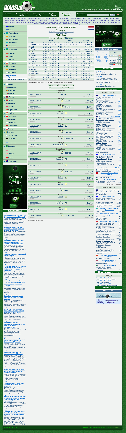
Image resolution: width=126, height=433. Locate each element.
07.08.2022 (34, 215)
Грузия (10, 84)
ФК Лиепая (103, 263)
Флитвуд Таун (100, 239)
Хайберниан (99, 133)
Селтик (103, 193)
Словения (12, 116)
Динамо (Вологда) (102, 163)
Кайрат (106, 113)
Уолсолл (98, 234)
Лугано (111, 141)
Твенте (33, 53)
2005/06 (7, 20)
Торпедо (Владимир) (102, 202)
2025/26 (12, 18)
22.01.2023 (34, 153)
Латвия (11, 97)
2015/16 (68, 18)
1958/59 (64, 24)
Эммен (33, 75)
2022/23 (29, 18)
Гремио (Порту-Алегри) (103, 182)
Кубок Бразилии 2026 (109, 179)
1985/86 (117, 20)
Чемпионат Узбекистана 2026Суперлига (109, 214)
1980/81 (29, 22)
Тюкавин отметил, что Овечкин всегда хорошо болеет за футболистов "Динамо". (14, 340)
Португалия (12, 110)
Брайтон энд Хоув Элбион (104, 145)
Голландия (12, 73)
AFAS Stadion (89, 102)
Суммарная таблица (85, 24)
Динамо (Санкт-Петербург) (104, 161)
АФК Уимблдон (106, 171)
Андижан (98, 218)
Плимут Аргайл (100, 232)
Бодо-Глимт (99, 194)
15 (46, 57)
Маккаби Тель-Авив (101, 141)
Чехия (10, 129)
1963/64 (36, 24)
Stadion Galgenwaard (87, 179)
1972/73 (73, 22)
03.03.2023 (34, 126)
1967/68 (101, 22)
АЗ (32, 51)
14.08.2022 (34, 209)
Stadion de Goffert (88, 96)
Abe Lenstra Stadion (87, 160)
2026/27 (7, 18)
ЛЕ (61, 49)
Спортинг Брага (110, 148)
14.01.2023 (34, 159)
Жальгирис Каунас (101, 109)
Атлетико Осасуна (107, 176)
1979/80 (34, 22)
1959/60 (58, 24)
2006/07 (117, 18)
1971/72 (79, 22)
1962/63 (42, 24)
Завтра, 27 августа (108, 93)
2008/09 (106, 18)
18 (46, 53)
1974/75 (62, 22)
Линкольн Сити (106, 226)
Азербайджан (13, 33)
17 (46, 55)
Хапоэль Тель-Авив (101, 134)
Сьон (101, 138)
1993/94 (73, 20)
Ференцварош (100, 112)
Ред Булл (99, 101)
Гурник (104, 124)
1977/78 (45, 22)
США (10, 150)
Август (116, 54)
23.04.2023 (34, 107)
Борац (98, 149)
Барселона (99, 177)
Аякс (33, 49)
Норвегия (11, 103)
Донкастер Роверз (101, 224)
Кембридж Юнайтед (102, 230)
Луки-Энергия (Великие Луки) (104, 156)
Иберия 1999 (100, 106)
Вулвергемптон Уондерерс (105, 249)
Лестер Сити (108, 231)
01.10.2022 (34, 184)
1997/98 (51, 20)
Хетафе (105, 152)
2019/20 (45, 18)
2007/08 (112, 18)
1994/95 (67, 20)
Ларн (97, 144)
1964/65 (117, 22)
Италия (11, 94)
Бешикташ (111, 109)
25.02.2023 (34, 132)
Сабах (98, 191)
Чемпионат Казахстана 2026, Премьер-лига (109, 209)
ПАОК (103, 129)
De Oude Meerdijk (88, 198)
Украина (11, 30)
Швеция (11, 132)
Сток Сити (99, 236)
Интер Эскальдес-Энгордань (104, 130)
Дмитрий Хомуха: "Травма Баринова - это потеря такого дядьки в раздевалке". (14, 229)
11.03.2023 (34, 119)
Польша (11, 106)
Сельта (98, 176)
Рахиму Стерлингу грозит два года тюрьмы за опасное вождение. (14, 384)
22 (119, 62)
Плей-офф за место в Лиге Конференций (61, 32)
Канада (11, 154)
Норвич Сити (110, 223)
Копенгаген (99, 125)
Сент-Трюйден (106, 105)
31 (110, 66)
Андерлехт (99, 113)
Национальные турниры (67, 14)
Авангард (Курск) (101, 198)
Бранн (98, 129)
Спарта (33, 55)
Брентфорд (110, 250)
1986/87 (112, 20)
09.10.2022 (34, 178)
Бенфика (103, 110)
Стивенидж (99, 243)
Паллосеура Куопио (102, 120)
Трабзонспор (109, 112)
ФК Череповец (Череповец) (105, 157)
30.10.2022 (34, 171)
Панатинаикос (111, 128)
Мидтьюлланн (105, 151)
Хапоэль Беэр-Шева (107, 191)
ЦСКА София (99, 114)
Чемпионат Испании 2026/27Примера (109, 173)
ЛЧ (61, 44)
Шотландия (12, 135)
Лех (100, 108)
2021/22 (34, 18)
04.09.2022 (34, 197)
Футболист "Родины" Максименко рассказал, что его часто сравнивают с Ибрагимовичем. (14, 325)
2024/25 (18, 18)
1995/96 (62, 20)
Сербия (11, 113)
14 (50, 63)
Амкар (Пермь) (111, 199)
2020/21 (40, 18)
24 (50, 79)
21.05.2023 (34, 94)
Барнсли (98, 241)
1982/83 (18, 22)
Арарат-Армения (101, 102)
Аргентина (12, 143)
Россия (11, 27)
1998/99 (45, 20)
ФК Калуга (110, 198)
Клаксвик (104, 143)
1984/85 (7, 22)
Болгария (12, 63)
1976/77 (51, 22)
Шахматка (69, 38)
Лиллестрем (99, 99)
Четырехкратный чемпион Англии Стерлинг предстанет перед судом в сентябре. (14, 311)
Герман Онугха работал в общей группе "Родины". (15, 254)
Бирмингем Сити (101, 250)
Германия (12, 69)
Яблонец (98, 118)
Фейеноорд (35, 44)
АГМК (103, 216)
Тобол (97, 211)
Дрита (98, 132)
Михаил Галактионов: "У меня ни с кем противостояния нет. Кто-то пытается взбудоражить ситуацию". (15, 283)
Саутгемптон (99, 245)
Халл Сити (106, 236)
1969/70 (90, 22)
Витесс (33, 63)
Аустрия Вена (100, 148)
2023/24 (23, 18)
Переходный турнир (61, 33)
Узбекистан (12, 49)
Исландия (12, 87)
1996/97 (56, 20)
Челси (98, 169)
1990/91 (90, 20)
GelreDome (90, 127)
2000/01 (34, 20)
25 (46, 44)
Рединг (106, 243)
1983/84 (12, 22)
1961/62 (47, 24)
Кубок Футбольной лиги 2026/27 (109, 167)
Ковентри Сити (110, 232)
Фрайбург (99, 122)
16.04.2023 (34, 113)
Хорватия (12, 122)
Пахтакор (105, 219)
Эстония (11, 138)
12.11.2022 (34, 165)
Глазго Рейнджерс (108, 118)
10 (48, 53)
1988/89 (101, 20)
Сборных (98, 60)
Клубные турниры (52, 14)
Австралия (12, 161)
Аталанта (111, 134)
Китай (10, 158)
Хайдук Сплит (105, 126)
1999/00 (40, 20)
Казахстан (12, 43)
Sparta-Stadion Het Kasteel (85, 211)
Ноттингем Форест (101, 251)
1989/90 (95, 20)
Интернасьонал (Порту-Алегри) (105, 181)
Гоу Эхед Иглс (35, 65)
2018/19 (51, 18)
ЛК (60, 51)
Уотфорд (98, 242)
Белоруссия (13, 39)
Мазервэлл (106, 122)
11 (46, 61)
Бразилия (11, 146)
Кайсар (103, 211)
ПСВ (32, 47)
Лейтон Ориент (107, 234)
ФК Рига (98, 143)
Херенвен (34, 59)
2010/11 (95, 18)
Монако (98, 124)
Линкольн (103, 144)
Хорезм (105, 218)
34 (43, 44)
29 (119, 64)
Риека (97, 151)
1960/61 (53, 24)
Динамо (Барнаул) (101, 159)
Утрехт (33, 57)
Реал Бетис (106, 258)
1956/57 (75, 24)
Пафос (98, 137)
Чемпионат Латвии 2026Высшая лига (109, 261)
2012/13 (84, 18)
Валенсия (99, 258)
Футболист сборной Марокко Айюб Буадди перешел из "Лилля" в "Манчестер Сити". (14, 242)
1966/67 (106, 22)
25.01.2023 (34, 145)
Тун (97, 108)
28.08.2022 (34, 203)
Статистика (81, 14)
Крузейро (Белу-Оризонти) (104, 267)
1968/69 (95, 22)
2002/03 (23, 20)
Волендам (34, 71)
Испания (11, 90)
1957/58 (69, 24)
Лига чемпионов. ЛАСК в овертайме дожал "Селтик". (13, 353)
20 (46, 49)
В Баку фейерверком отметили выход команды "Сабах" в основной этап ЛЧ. (14, 371)
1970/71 (84, 22)
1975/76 (56, 22)
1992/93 (79, 20)
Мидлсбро (111, 224)
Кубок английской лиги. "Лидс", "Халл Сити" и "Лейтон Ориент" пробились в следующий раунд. (15, 413)
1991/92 (84, 20)
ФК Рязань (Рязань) (101, 205)
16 (121, 61)
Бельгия (10, 60)
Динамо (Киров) (100, 199)
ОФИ (106, 114)
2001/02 (29, 20)
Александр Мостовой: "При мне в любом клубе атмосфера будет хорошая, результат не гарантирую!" (15, 399)
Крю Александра (107, 241)
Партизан (99, 152)
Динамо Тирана (106, 137)
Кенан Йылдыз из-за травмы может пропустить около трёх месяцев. (14, 297)
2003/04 (18, 20)
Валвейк (33, 61)
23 (46, 47)
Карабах (98, 140)
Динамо (98, 219)
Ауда (97, 263)
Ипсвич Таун (99, 231)
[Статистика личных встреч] (28, 94)
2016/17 (62, 18)
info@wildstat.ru (116, 427)
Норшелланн (109, 136)
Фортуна (33, 69)
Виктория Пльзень (101, 97)
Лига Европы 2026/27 (109, 95)
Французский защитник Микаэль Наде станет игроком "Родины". (15, 216)
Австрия (11, 53)
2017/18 (57, 18)
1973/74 (67, 22)
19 (114, 62)
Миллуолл (112, 230)
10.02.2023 (34, 138)
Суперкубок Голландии (16, 79)
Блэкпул (98, 226)
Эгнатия (107, 99)
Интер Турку (107, 125)
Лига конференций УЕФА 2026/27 (109, 116)
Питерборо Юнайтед (108, 242)
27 (116, 64)
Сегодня (8, 14)
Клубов (98, 58)
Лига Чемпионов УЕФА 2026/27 (109, 190)
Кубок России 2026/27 (109, 154)
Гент (106, 133)
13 (116, 61)
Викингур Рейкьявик (107, 149)
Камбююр (34, 77)
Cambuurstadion (88, 204)
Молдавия (12, 46)
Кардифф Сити (100, 223)
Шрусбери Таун (110, 239)
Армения (12, 36)
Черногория (12, 126)
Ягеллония (108, 106)
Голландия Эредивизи (11, 76)
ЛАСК (97, 193)
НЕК (32, 67)
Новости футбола (15, 211)
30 (121, 64)
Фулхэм (98, 171)
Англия (11, 56)
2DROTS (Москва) (101, 164)
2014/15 (73, 18)
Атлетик (106, 177)
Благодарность (109, 287)
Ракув (97, 126)
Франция (11, 119)
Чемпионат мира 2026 (109, 86)
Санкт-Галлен (100, 136)
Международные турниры (22, 14)
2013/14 (79, 18)
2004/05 (12, 20)
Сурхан (98, 216)
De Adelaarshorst (88, 146)
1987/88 (106, 20)
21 (117, 62)
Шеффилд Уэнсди (101, 247)
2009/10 (101, 18)
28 (117, 64)
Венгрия (11, 66)
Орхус (97, 110)
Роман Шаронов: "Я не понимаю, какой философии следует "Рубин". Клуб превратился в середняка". (15, 268)
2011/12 (90, 18)
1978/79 (40, 22)
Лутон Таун (104, 169)
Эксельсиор (35, 73)
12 (46, 59)
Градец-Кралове (100, 128)
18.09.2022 (34, 190)
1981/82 (23, 22)
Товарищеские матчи (38, 14)
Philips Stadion (89, 167)
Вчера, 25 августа (108, 187)
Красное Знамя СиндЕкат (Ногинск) (106, 203)
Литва (10, 100)
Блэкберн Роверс (101, 227)
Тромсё (99, 147)
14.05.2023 (34, 101)
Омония (98, 105)
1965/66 (112, 22)
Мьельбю (105, 101)
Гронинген (34, 79)
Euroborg (90, 186)
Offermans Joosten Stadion (85, 115)
